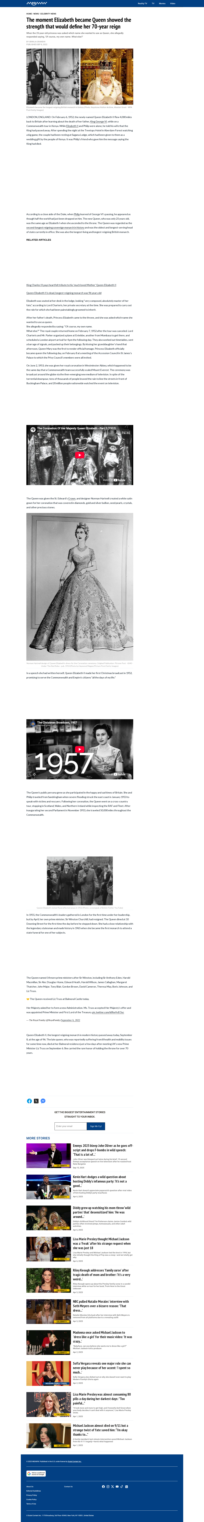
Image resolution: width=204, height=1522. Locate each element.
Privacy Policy (31, 1495)
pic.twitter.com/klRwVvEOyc (108, 1012)
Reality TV (142, 3)
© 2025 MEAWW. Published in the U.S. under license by (47, 1461)
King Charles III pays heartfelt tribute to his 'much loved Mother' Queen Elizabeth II (71, 284)
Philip (77, 214)
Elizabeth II (72, 125)
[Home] (36, 3)
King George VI (98, 121)
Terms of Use (31, 1504)
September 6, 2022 (70, 1020)
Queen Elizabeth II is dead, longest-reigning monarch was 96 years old (63, 292)
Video (172, 3)
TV (153, 3)
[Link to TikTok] (121, 1487)
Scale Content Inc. (74, 1461)
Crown (71, 498)
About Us (29, 1487)
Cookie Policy (31, 1499)
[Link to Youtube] (117, 1486)
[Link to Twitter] (112, 1486)
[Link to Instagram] (108, 1486)
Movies (162, 3)
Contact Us (68, 1487)
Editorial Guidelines (33, 1491)
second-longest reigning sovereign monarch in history (55, 227)
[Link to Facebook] (103, 1486)
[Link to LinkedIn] (126, 1486)
